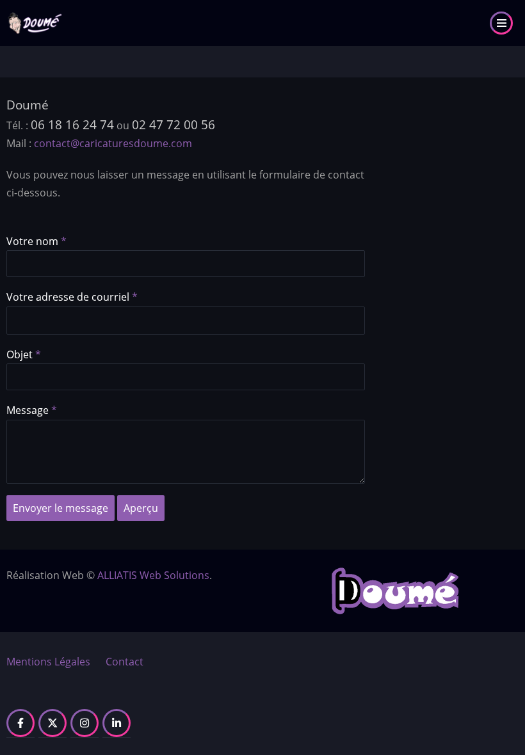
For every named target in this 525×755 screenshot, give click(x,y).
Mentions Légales (48, 662)
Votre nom (32, 241)
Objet (19, 354)
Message (27, 410)
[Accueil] (35, 22)
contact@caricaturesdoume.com (113, 143)
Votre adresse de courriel (67, 297)
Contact (124, 662)
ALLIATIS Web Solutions (153, 575)
